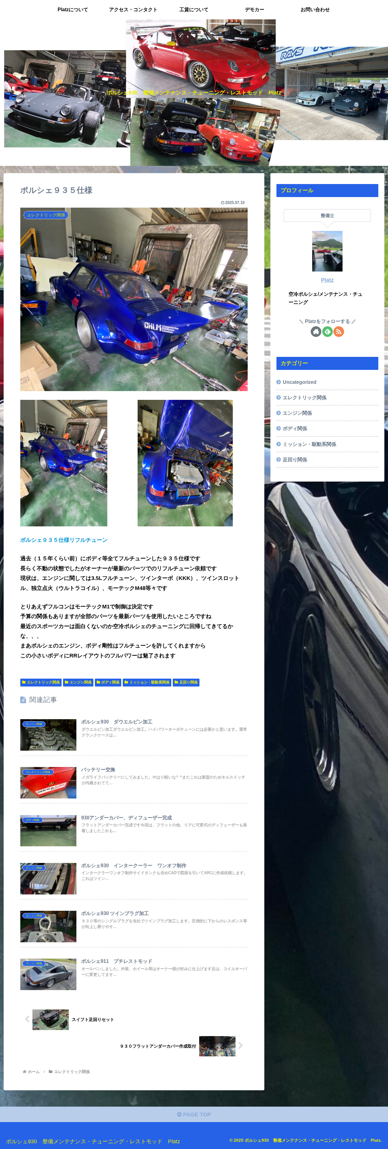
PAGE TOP (196, 1114)
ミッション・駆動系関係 (149, 682)
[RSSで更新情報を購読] (338, 331)
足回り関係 (188, 682)
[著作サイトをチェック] (316, 331)
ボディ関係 (110, 682)
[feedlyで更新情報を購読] (327, 331)
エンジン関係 (81, 682)
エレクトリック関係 (43, 682)
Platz (327, 280)
